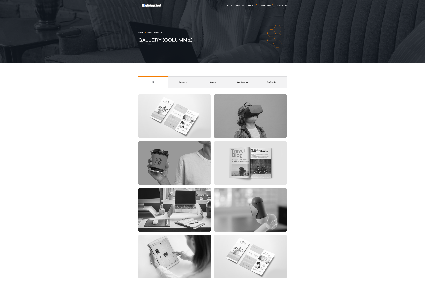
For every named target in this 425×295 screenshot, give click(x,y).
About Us (240, 5)
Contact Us (282, 5)
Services (251, 5)
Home (229, 5)
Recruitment (266, 5)
